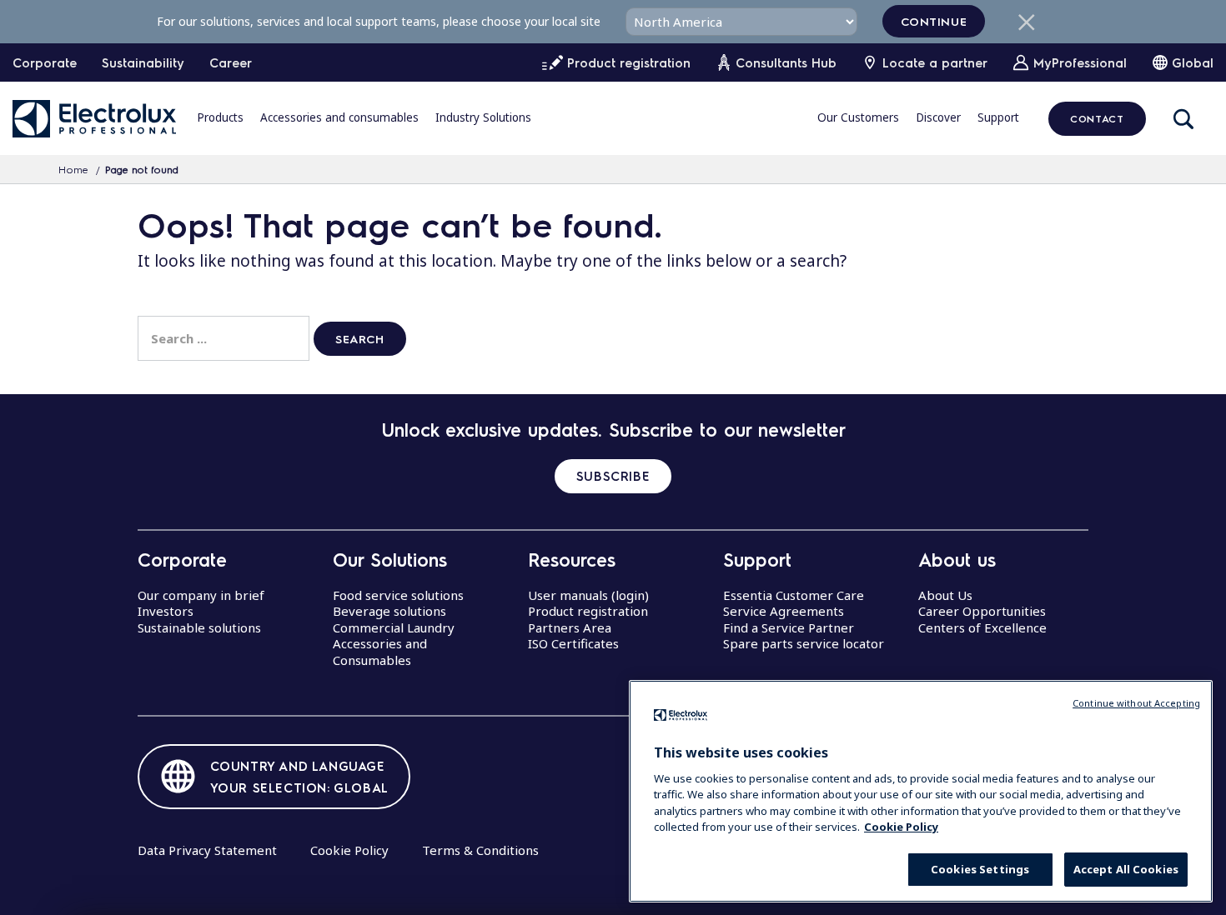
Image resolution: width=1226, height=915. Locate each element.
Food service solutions (398, 595)
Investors (165, 610)
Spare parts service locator (803, 643)
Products (220, 117)
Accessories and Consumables (380, 651)
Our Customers (858, 117)
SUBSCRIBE (613, 476)
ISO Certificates (573, 643)
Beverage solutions (389, 610)
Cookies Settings (980, 869)
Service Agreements (783, 610)
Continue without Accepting (1136, 703)
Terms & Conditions (480, 850)
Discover (938, 117)
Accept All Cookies (1125, 869)
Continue (934, 20)
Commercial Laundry (394, 627)
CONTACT (1096, 118)
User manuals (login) (588, 595)
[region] (921, 791)
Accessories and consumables (339, 117)
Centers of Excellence (982, 627)
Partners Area (569, 627)
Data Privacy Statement (207, 850)
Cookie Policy (349, 850)
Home (73, 169)
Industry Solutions (483, 117)
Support (998, 117)
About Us (945, 595)
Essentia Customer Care (793, 595)
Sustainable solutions (199, 627)
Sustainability (143, 62)
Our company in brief (201, 595)
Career (230, 62)
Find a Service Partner (788, 627)
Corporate (45, 62)
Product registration (588, 610)
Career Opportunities (982, 610)
